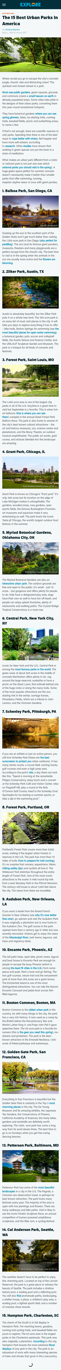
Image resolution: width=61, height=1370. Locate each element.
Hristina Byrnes (12, 29)
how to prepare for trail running (36, 860)
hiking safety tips (12, 868)
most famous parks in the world (33, 669)
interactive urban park (14, 583)
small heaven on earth (41, 96)
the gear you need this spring (36, 1032)
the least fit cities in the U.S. (26, 968)
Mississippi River (18, 937)
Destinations (8, 13)
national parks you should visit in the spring (26, 167)
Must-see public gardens (16, 92)
